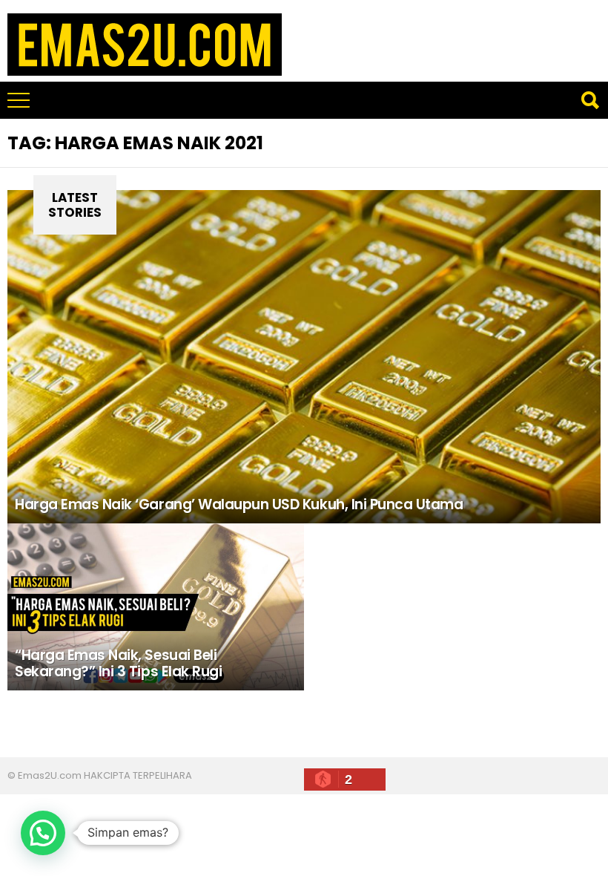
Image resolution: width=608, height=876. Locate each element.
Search (589, 100)
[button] (43, 833)
